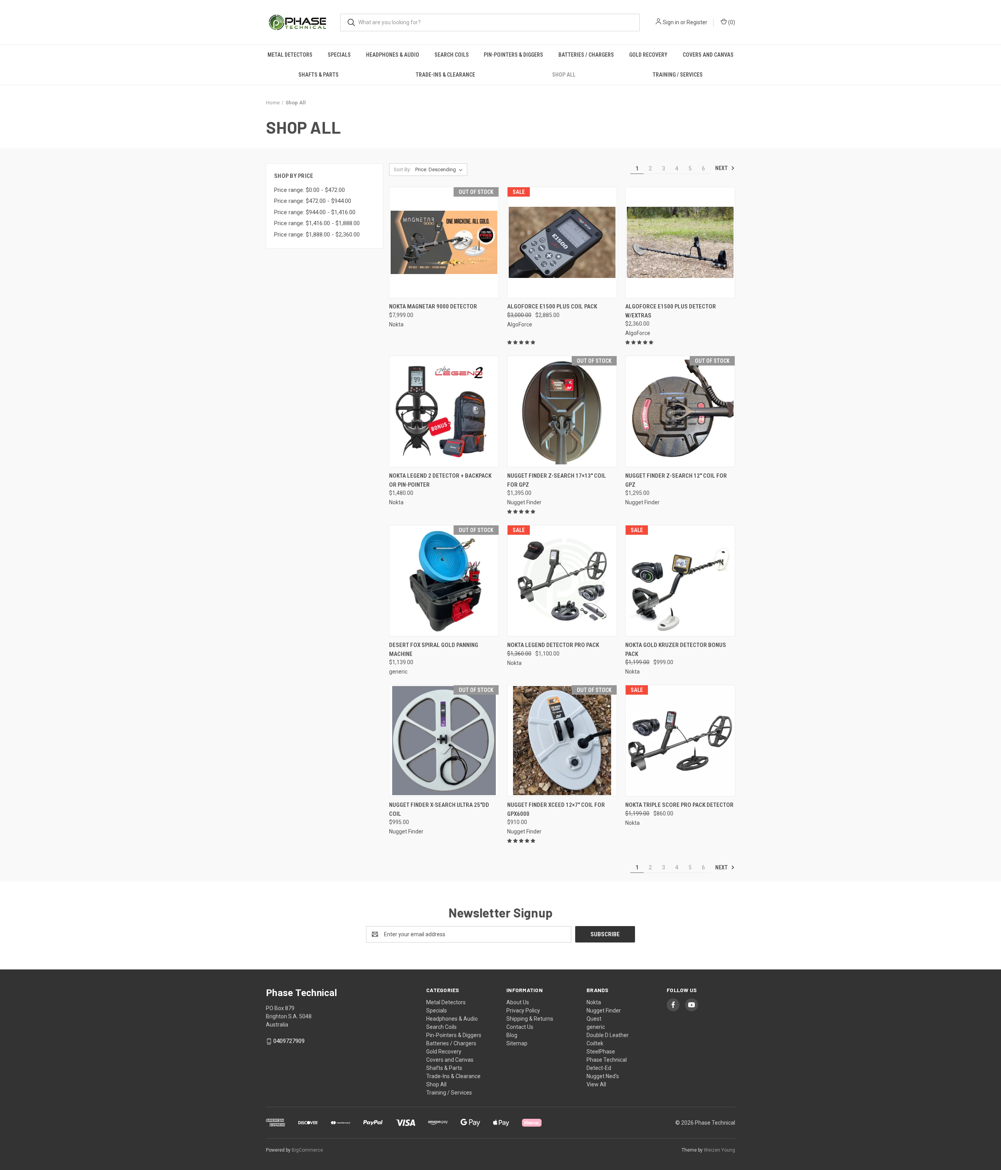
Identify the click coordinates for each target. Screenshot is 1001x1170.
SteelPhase (601, 1051)
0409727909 (289, 1041)
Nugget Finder (604, 1010)
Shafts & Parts (318, 75)
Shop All (564, 75)
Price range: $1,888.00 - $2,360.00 (317, 234)
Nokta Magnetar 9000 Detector (433, 306)
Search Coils (451, 55)
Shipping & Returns (529, 1019)
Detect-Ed (599, 1068)
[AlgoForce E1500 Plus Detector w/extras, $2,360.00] (680, 242)
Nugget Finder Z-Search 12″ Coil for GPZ (676, 480)
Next (722, 168)
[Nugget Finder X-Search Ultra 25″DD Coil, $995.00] (444, 740)
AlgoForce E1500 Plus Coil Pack (552, 306)
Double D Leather (608, 1035)
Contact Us (519, 1027)
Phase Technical (607, 1060)
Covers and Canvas (708, 55)
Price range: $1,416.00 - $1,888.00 (317, 223)
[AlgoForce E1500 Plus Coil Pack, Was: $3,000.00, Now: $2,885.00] (562, 242)
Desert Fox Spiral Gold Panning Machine (433, 649)
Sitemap (516, 1043)
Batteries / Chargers (586, 55)
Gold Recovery (648, 55)
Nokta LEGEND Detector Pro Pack (553, 645)
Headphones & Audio (392, 55)
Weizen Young (719, 1150)
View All (596, 1084)
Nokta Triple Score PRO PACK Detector (679, 804)
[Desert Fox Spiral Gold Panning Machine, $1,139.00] (444, 581)
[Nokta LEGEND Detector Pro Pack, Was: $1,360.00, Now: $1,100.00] (562, 581)
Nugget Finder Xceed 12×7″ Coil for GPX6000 (556, 809)
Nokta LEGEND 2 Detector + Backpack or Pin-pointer (440, 480)
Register (697, 22)
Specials (339, 55)
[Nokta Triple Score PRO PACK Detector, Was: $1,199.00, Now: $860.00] (680, 740)
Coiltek (595, 1043)
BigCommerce (307, 1150)
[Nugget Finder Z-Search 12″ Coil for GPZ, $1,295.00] (680, 411)
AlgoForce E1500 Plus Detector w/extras (670, 311)
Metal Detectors (289, 55)
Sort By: (402, 169)
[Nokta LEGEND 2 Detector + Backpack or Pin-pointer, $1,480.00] (444, 411)
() (731, 22)
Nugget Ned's (603, 1076)
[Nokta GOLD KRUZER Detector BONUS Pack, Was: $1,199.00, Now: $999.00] (680, 581)
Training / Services (678, 75)
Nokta (594, 1002)
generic (596, 1027)
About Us (517, 1002)
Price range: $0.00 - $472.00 (309, 190)
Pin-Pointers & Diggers (513, 55)
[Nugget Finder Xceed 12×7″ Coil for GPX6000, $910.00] (562, 740)
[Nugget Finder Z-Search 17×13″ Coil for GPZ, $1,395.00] (562, 411)
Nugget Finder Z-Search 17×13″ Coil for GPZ (556, 480)
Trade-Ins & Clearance (445, 75)
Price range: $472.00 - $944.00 (312, 200)
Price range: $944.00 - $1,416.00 (314, 212)
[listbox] (440, 170)
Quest (594, 1019)
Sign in (671, 22)
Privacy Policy (523, 1010)
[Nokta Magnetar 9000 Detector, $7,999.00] (444, 242)
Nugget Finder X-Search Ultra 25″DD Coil (439, 809)
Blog (511, 1035)
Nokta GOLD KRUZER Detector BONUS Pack (675, 649)
